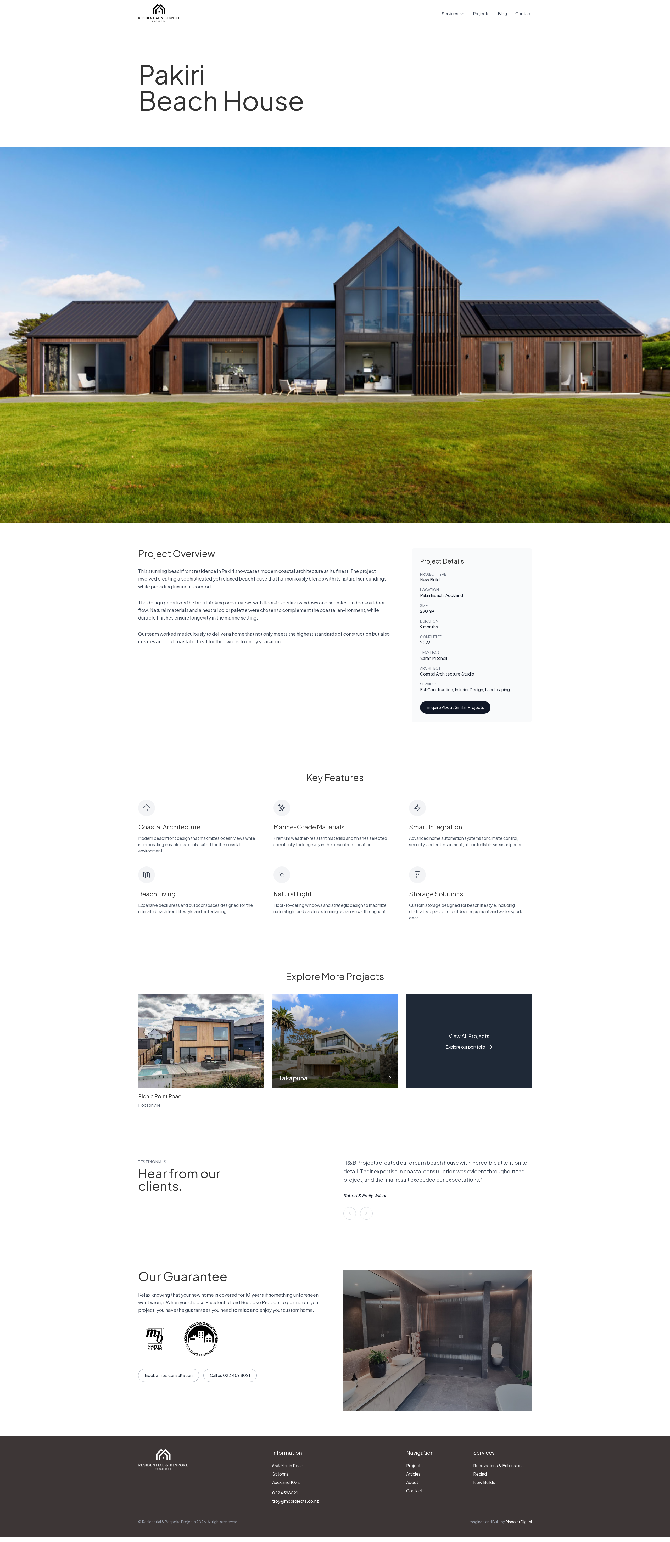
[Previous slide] (349, 1213)
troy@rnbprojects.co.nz (295, 1501)
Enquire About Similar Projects (455, 707)
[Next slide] (366, 1213)
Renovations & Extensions (498, 1465)
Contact (523, 13)
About (412, 1482)
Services (450, 13)
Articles (413, 1474)
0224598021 (285, 1492)
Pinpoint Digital (519, 1521)
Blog (502, 13)
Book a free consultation (169, 1375)
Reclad (480, 1474)
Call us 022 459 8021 (230, 1375)
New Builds (484, 1482)
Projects (481, 13)
